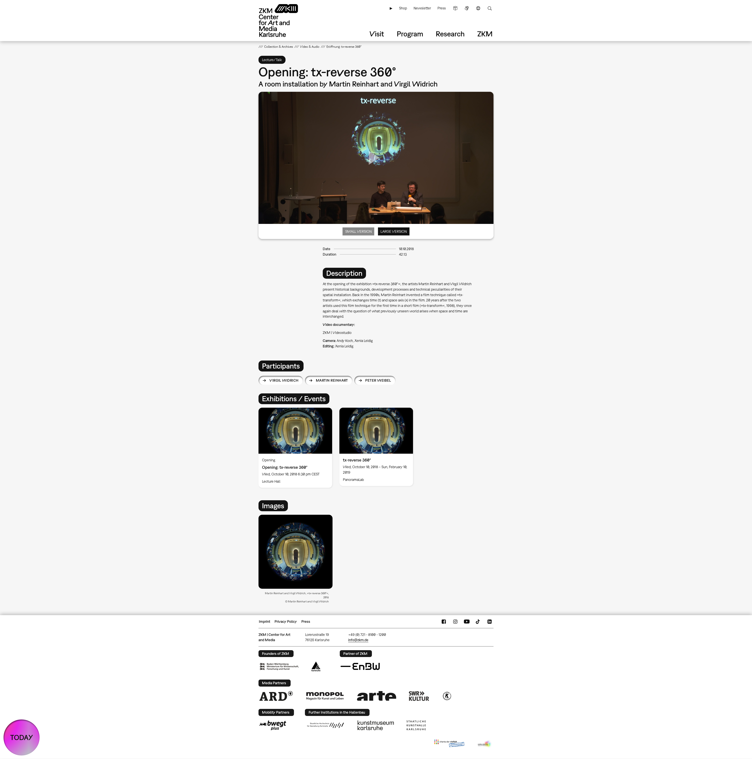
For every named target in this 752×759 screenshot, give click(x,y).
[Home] (283, 20)
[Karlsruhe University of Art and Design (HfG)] (325, 725)
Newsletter (422, 8)
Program (410, 34)
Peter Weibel (378, 380)
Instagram (455, 621)
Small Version (358, 231)
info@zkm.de (358, 640)
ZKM (485, 34)
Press (441, 8)
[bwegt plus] (272, 725)
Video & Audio (309, 46)
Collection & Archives (278, 46)
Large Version (394, 231)
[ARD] (276, 696)
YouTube (467, 621)
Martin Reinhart (332, 380)
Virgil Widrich (283, 380)
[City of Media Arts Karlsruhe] (485, 744)
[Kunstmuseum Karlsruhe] (376, 725)
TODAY (21, 737)
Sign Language (467, 8)
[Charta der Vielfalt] (449, 744)
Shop (403, 8)
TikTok (478, 621)
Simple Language (455, 8)
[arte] (376, 696)
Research (450, 34)
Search (490, 8)
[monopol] (324, 695)
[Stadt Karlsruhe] (316, 666)
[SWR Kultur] (419, 696)
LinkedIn (490, 621)
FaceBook (444, 621)
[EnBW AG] (360, 666)
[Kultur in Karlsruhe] (447, 696)
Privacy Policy (286, 621)
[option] (295, 448)
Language (478, 8)
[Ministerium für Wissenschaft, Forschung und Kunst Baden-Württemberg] (279, 666)
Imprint (264, 621)
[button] (295, 552)
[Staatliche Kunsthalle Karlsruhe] (416, 725)
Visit (377, 34)
